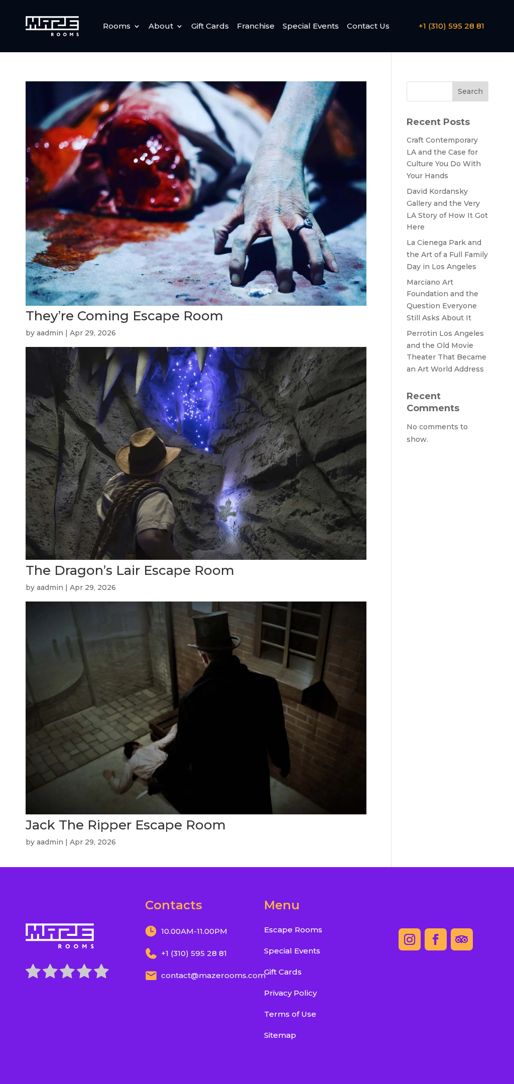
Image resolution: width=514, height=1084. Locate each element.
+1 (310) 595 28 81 (451, 26)
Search (470, 91)
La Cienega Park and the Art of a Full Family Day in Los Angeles (447, 254)
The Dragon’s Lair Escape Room (130, 570)
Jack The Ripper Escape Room (126, 825)
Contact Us (368, 26)
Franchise (256, 26)
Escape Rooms (293, 929)
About (161, 26)
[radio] (33, 973)
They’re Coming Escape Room (124, 316)
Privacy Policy (290, 993)
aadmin (50, 332)
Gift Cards (210, 26)
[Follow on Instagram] (410, 939)
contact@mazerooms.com (213, 975)
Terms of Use (290, 1014)
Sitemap (280, 1035)
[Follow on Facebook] (436, 939)
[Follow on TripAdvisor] (462, 939)
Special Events (311, 26)
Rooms (117, 26)
